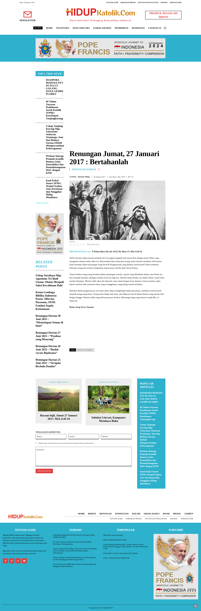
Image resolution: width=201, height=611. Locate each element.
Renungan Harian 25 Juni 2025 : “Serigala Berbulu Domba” (48, 363)
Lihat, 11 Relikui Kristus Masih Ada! (116, 558)
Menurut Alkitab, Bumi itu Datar (115, 540)
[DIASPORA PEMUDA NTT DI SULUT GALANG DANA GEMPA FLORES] (40, 82)
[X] (152, 176)
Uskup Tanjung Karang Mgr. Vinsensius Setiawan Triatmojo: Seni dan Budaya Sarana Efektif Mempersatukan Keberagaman (55, 137)
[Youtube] (24, 560)
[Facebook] (147, 176)
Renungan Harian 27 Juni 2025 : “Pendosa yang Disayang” (48, 336)
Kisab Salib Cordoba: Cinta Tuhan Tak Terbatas (120, 553)
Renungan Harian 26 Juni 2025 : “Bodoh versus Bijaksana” (48, 349)
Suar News (141, 490)
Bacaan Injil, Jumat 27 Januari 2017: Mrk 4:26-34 (58, 417)
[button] (165, 28)
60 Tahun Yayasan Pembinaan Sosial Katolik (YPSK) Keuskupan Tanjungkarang (54, 110)
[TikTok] (17, 560)
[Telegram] (163, 176)
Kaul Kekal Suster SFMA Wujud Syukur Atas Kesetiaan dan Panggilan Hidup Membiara (54, 189)
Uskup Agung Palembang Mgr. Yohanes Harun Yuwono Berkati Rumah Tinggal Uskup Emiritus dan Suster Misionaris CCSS (125, 547)
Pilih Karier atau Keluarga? (113, 535)
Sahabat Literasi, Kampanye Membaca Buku (108, 419)
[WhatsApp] (157, 176)
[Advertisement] (117, 87)
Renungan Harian (84, 169)
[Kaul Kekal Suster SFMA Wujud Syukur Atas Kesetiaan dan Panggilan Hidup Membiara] (40, 183)
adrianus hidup (84, 177)
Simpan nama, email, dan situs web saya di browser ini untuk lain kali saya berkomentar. (66, 443)
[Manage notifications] (195, 606)
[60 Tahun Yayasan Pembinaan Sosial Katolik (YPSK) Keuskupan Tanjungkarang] (40, 104)
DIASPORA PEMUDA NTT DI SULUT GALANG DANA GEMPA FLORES (54, 86)
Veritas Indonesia (42, 203)
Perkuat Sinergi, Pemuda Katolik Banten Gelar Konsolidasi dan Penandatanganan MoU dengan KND (55, 164)
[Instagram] (11, 560)
